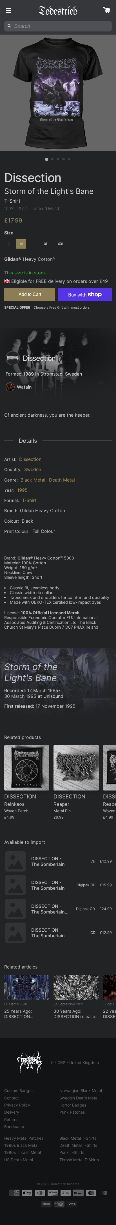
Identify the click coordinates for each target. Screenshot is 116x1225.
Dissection (30, 459)
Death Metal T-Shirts (78, 1145)
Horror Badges (72, 1105)
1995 (22, 490)
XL (46, 243)
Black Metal (33, 480)
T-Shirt (29, 500)
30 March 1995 (20, 696)
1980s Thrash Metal (22, 1152)
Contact (11, 1097)
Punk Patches (72, 1112)
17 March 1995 (42, 690)
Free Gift (56, 307)
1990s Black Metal (21, 1145)
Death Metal (62, 480)
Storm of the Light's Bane (31, 672)
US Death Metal (18, 1159)
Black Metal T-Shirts (77, 1138)
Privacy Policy (17, 1105)
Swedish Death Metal (78, 1097)
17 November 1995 (55, 706)
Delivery (11, 1112)
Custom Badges (19, 1090)
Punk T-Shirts (71, 1152)
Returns (11, 1119)
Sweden (73, 374)
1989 (28, 374)
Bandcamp (14, 1126)
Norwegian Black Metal (80, 1090)
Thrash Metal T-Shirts (79, 1159)
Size (9, 233)
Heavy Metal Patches (23, 1138)
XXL (61, 243)
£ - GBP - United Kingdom (75, 1062)
